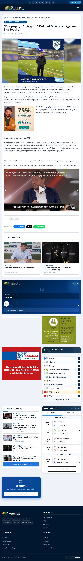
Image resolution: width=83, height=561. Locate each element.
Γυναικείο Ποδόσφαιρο (9, 548)
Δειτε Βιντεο (20, 494)
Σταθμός (45, 538)
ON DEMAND (75, 2)
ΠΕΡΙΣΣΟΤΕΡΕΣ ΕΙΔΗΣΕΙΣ (20, 464)
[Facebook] (30, 2)
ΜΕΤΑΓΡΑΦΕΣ (14, 219)
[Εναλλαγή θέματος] (53, 2)
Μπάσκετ (46, 524)
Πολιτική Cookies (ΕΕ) (49, 548)
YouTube (26, 519)
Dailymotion (26, 522)
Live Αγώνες (46, 528)
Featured (11, 17)
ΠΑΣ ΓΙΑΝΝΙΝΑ (48, 517)
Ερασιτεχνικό (6, 544)
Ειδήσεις (45, 521)
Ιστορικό (46, 541)
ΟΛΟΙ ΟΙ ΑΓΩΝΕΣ (62, 469)
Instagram (16, 519)
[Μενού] (78, 8)
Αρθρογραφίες (6, 541)
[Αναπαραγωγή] (6, 304)
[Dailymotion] (46, 2)
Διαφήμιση (46, 544)
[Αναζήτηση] (49, 2)
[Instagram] (33, 2)
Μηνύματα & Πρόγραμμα (15, 310)
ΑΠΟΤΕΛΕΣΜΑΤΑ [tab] (71, 413)
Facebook (20, 227)
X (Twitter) (7, 522)
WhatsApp (40, 227)
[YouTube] (36, 2)
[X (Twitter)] (39, 2)
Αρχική (6, 17)
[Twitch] (43, 2)
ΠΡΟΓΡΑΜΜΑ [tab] (52, 413)
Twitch (16, 522)
